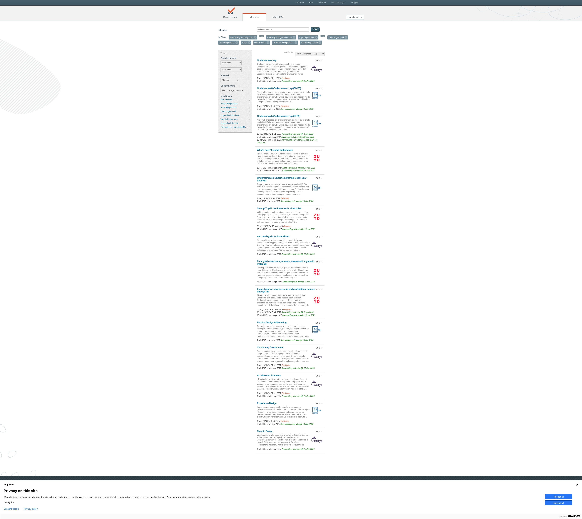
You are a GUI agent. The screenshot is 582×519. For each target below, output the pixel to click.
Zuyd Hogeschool (228, 111)
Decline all (559, 503)
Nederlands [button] (353, 17)
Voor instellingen (338, 2)
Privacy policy (31, 509)
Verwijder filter (255, 37)
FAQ (311, 2)
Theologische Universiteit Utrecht (234, 127)
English (8, 484)
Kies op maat (230, 13)
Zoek (315, 29)
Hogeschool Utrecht (229, 123)
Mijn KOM (278, 17)
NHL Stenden (226, 100)
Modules (254, 17)
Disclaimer (322, 2)
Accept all (559, 496)
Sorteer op (288, 52)
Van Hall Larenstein (229, 119)
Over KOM (300, 2)
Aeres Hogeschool (229, 107)
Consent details (11, 509)
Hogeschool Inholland (230, 115)
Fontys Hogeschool (229, 103)
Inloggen (354, 2)
